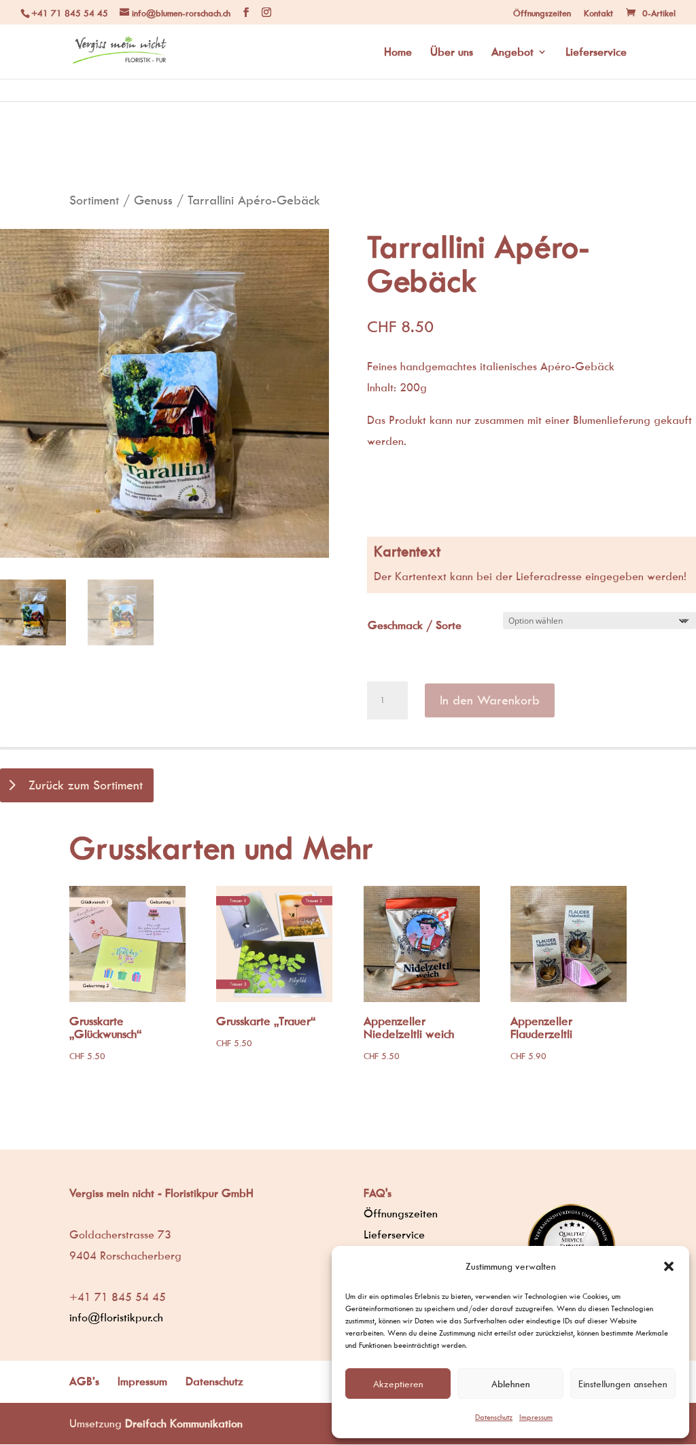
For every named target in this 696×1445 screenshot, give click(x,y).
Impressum (536, 1417)
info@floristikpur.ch (116, 1317)
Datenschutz (493, 1417)
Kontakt (598, 13)
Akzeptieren (398, 1383)
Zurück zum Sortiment (86, 785)
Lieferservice (596, 52)
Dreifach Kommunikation (184, 1423)
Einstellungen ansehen (622, 1383)
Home (398, 52)
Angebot (512, 52)
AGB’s (84, 1381)
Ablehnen (510, 1383)
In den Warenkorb (490, 700)
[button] (669, 1266)
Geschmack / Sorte (415, 625)
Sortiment (94, 200)
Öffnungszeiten (542, 13)
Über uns (451, 52)
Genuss (153, 200)
